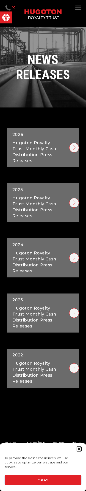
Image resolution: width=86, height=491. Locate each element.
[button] (79, 449)
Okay (43, 480)
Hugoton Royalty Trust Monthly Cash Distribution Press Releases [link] (34, 147)
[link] (6, 17)
